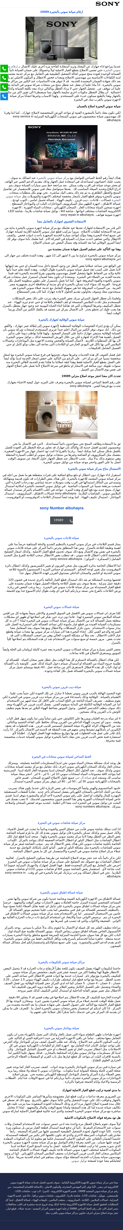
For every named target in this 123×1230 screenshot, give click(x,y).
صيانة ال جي (83, 777)
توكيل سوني (79, 1160)
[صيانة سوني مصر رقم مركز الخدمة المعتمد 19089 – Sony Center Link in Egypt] (108, 4)
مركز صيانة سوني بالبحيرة (52, 178)
